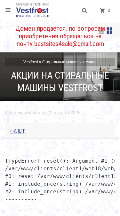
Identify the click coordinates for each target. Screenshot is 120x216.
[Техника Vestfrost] (32, 10)
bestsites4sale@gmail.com (69, 44)
